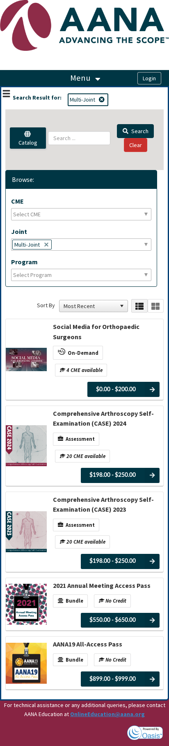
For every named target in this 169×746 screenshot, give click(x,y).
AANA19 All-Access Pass (87, 644)
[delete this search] (102, 99)
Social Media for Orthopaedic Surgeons (96, 331)
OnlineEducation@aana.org (107, 714)
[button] (122, 306)
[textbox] (32, 214)
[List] (139, 306)
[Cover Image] (26, 359)
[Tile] (156, 306)
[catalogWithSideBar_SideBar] (6, 94)
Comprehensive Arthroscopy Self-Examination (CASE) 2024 (103, 418)
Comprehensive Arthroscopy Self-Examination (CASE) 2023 (103, 504)
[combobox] (90, 306)
